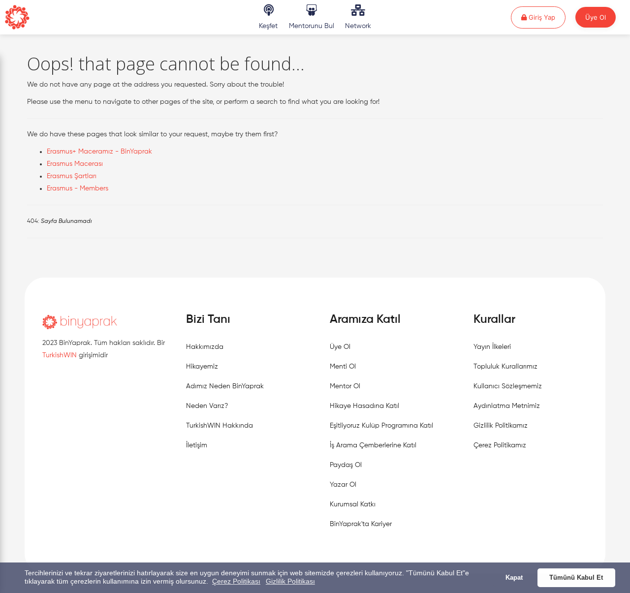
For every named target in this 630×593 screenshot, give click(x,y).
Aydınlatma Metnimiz (506, 406)
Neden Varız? (207, 406)
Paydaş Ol (346, 465)
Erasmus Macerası (75, 163)
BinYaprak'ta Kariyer (361, 524)
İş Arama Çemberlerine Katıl (373, 445)
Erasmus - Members (77, 188)
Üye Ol (595, 17)
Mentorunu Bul (311, 26)
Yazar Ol (343, 484)
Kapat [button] (514, 577)
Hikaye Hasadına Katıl (364, 406)
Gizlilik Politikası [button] (290, 581)
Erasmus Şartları (71, 176)
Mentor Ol (345, 386)
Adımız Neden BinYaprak (225, 386)
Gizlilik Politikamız (500, 425)
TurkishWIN (59, 355)
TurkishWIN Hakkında (219, 425)
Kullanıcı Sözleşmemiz (507, 386)
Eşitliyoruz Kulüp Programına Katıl (381, 425)
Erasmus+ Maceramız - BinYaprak (99, 151)
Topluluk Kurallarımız (505, 366)
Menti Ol (343, 366)
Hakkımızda (204, 346)
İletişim (196, 445)
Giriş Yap (546, 17)
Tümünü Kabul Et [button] (576, 577)
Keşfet (268, 26)
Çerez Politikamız (499, 445)
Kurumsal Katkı (353, 504)
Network (358, 26)
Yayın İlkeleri (492, 346)
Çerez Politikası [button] (236, 581)
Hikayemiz (202, 366)
